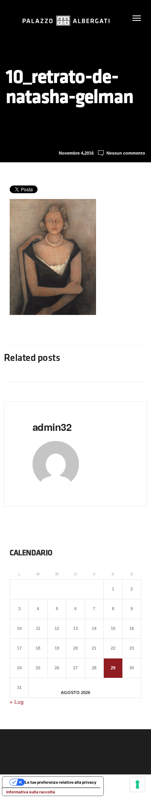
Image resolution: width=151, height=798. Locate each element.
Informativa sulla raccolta (30, 791)
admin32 (52, 427)
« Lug (17, 702)
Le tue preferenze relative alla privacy (60, 782)
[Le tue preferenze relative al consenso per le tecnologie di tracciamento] (137, 784)
